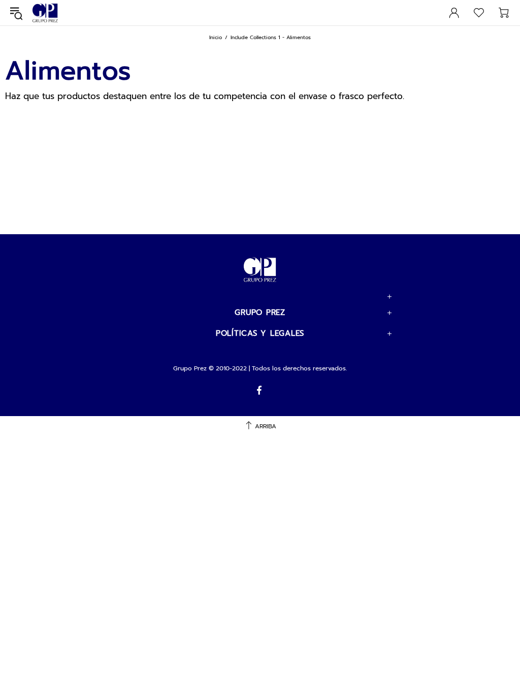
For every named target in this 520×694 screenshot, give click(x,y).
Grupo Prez (45, 13)
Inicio (215, 37)
